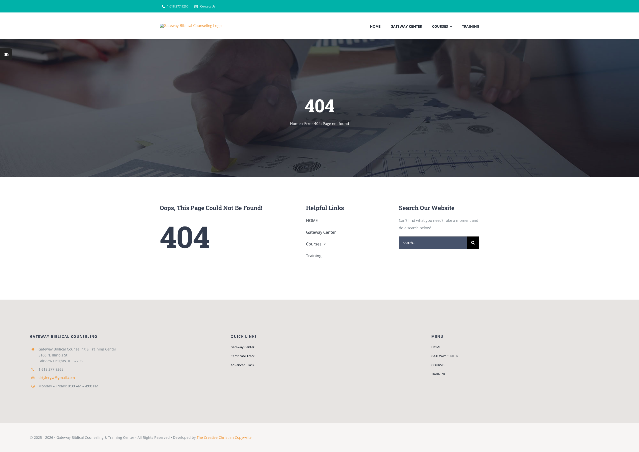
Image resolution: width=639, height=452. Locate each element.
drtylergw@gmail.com (56, 377)
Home (295, 123)
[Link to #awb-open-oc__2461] (6, 54)
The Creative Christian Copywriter (225, 437)
